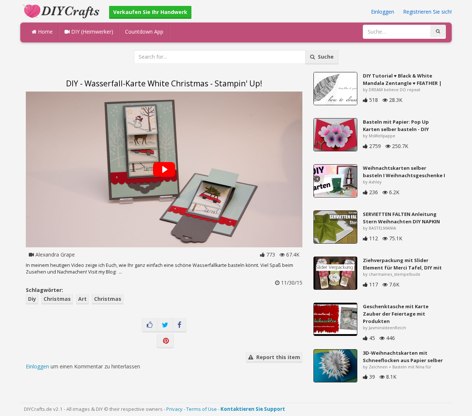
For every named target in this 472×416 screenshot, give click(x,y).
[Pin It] (165, 341)
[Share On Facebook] (179, 325)
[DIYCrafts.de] (62, 10)
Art (82, 298)
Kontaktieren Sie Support (253, 409)
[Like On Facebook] (149, 325)
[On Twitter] (165, 325)
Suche (324, 56)
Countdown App (144, 31)
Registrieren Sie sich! (427, 11)
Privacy (174, 409)
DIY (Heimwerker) (91, 31)
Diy (32, 298)
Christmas (57, 298)
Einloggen (382, 11)
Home (45, 31)
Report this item (276, 357)
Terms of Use (201, 409)
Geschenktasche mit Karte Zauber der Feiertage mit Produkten (395, 313)
